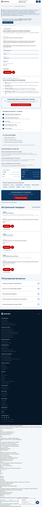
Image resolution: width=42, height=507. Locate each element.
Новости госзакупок (4, 394)
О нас (2, 373)
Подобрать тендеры (7, 22)
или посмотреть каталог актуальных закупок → (9, 25)
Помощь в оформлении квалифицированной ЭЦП (8, 324)
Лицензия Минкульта (4, 367)
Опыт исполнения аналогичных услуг (7, 335)
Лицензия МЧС (3, 366)
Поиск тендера (3, 400)
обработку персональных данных (13, 501)
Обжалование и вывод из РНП (5, 355)
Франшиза (3, 379)
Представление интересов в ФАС (6, 357)
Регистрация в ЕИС (4, 320)
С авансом (28, 186)
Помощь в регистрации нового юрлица (7, 323)
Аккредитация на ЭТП (4, 321)
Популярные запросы (4, 405)
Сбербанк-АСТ (6, 58)
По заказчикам (3, 403)
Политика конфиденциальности (11, 421)
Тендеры (6, 6)
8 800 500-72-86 (22, 2)
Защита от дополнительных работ (6, 360)
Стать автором (3, 396)
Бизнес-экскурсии (4, 375)
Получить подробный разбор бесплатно (21, 104)
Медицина (18, 186)
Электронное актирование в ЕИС (6, 329)
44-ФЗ (5, 54)
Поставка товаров (19, 184)
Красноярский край (11, 6)
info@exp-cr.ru (3, 413)
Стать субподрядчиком (6, 229)
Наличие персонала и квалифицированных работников (9, 332)
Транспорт (5, 186)
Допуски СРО (3, 364)
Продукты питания (35, 184)
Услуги (23, 186)
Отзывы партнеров (4, 387)
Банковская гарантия (4, 341)
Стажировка (3, 378)
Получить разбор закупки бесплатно (9, 202)
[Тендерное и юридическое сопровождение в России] (5, 1)
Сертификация (3, 369)
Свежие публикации (4, 393)
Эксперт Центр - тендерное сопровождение (9, 438)
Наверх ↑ (39, 313)
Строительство (6, 184)
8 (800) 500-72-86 (4, 409)
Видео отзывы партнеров (5, 388)
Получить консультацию (21, 197)
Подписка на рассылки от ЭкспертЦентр (7, 381)
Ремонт (12, 184)
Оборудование (27, 184)
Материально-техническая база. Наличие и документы (10, 333)
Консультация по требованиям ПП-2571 (7, 330)
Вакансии (2, 376)
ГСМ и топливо (12, 186)
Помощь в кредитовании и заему (6, 342)
